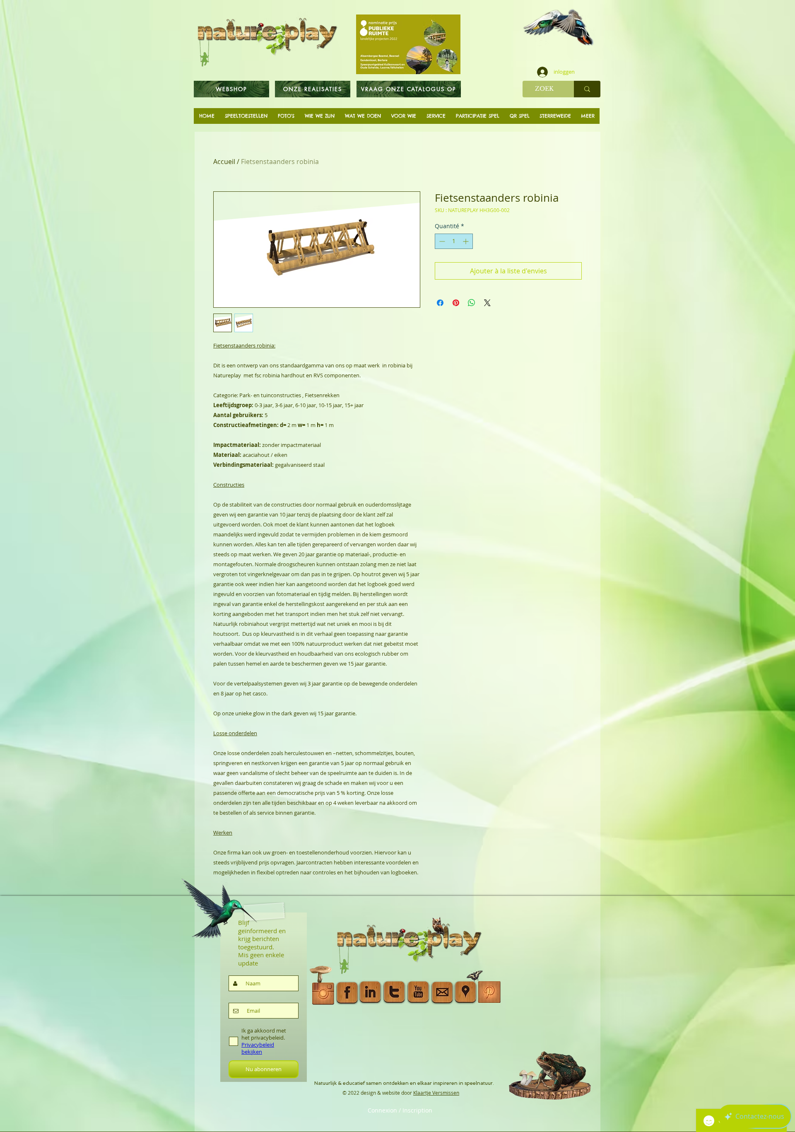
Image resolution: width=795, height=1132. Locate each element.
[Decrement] (441, 241)
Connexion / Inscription (400, 1110)
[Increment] (466, 241)
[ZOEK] (587, 89)
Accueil (224, 161)
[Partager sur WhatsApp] (472, 303)
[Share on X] (487, 303)
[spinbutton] (453, 241)
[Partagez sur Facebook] (440, 303)
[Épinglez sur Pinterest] (456, 303)
